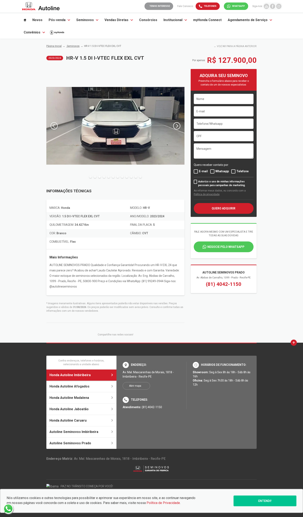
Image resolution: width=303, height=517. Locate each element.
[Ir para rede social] (266, 6)
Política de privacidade (207, 194)
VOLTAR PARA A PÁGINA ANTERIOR (237, 46)
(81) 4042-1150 (223, 284)
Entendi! (264, 501)
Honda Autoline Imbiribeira (70, 375)
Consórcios (148, 20)
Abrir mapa (135, 385)
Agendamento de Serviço (248, 20)
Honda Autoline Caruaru (68, 420)
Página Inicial (54, 46)
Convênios (32, 32)
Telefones (210, 6)
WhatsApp (238, 6)
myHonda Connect (207, 20)
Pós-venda (57, 20)
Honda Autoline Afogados (69, 386)
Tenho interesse (159, 6)
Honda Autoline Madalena (69, 398)
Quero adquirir (223, 208)
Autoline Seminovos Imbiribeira (73, 432)
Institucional (172, 20)
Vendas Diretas (116, 20)
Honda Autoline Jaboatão (69, 409)
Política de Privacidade (163, 503)
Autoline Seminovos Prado (70, 443)
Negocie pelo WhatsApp (225, 246)
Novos (37, 20)
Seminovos (85, 20)
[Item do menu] (25, 20)
